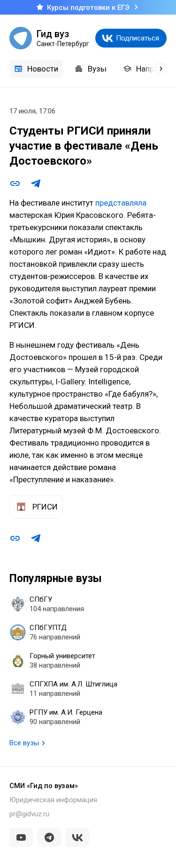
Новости (42, 68)
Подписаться (137, 38)
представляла (120, 202)
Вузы (97, 68)
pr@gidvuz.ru (29, 814)
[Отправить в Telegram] (35, 183)
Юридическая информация (53, 800)
